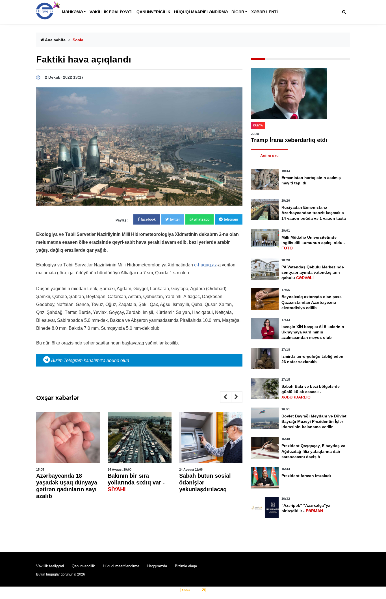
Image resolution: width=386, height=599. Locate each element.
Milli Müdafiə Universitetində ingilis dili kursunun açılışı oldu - (313, 242)
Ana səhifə (55, 40)
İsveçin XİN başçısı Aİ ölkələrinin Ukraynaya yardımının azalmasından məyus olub (312, 332)
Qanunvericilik (153, 12)
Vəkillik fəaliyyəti (111, 12)
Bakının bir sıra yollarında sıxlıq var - (136, 482)
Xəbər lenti (264, 12)
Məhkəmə (72, 12)
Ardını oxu (269, 156)
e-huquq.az (205, 264)
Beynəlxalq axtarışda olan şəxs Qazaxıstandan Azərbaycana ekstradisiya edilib (311, 302)
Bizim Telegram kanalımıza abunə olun (89, 360)
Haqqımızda (157, 566)
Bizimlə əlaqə (186, 566)
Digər (237, 12)
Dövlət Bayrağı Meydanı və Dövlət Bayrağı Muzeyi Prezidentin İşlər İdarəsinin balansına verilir (313, 421)
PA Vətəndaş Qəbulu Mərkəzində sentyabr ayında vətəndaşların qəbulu (312, 272)
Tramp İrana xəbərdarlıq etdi (289, 140)
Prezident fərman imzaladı (306, 475)
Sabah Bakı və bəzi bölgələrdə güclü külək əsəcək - (310, 391)
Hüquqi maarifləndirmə (201, 12)
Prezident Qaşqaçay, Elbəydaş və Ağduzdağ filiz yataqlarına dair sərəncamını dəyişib (313, 451)
